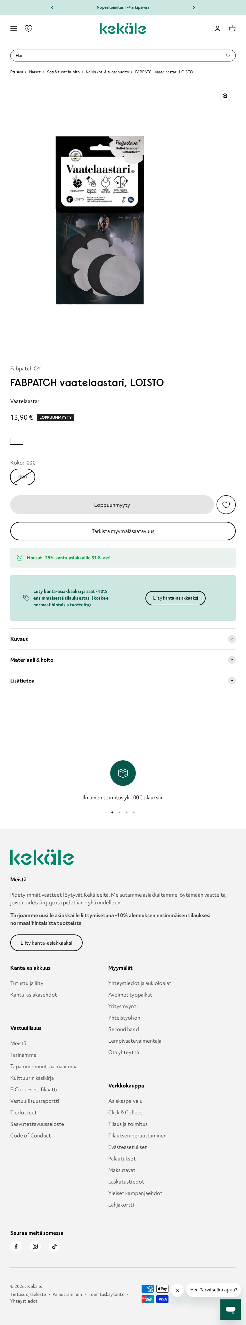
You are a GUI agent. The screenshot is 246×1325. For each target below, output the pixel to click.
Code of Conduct (30, 1135)
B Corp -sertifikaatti (34, 1089)
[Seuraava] (194, 7)
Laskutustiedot (126, 1181)
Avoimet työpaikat (130, 994)
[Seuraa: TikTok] (54, 1246)
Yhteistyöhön (124, 1017)
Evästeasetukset (127, 1147)
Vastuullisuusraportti (35, 1101)
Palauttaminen (67, 1294)
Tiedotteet (23, 1112)
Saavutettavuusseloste (37, 1124)
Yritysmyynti (123, 1006)
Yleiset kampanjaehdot (135, 1193)
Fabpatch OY (25, 368)
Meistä (18, 1043)
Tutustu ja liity (26, 983)
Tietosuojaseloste (28, 1294)
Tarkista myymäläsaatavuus (123, 531)
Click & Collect (125, 1112)
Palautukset (122, 1158)
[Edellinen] (52, 7)
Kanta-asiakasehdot (33, 994)
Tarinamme (23, 1055)
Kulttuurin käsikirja (32, 1078)
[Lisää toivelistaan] (226, 504)
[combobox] (121, 56)
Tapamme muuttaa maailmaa (44, 1066)
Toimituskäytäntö (106, 1294)
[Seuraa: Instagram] (35, 1246)
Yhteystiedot (23, 1301)
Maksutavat (122, 1170)
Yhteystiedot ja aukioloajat (139, 983)
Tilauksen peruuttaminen (137, 1135)
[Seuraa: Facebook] (16, 1246)
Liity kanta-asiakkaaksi (175, 598)
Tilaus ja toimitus (128, 1124)
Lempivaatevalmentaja (135, 1041)
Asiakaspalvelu (125, 1101)
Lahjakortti (121, 1204)
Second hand (123, 1029)
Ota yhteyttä (123, 1052)
